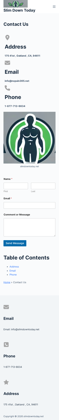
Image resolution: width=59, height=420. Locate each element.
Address (14, 266)
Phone (13, 274)
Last (33, 191)
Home (6, 282)
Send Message (15, 243)
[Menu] (54, 6)
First (6, 191)
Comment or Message (17, 214)
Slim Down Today (19, 10)
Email (8, 198)
